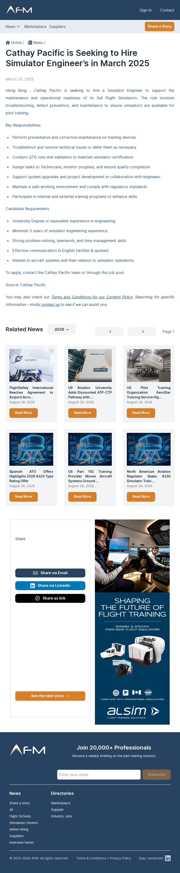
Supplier (57, 809)
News (10, 26)
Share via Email (54, 573)
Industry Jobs (61, 816)
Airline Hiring (18, 829)
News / (39, 42)
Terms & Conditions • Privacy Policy (103, 858)
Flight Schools (20, 816)
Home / (17, 42)
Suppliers (57, 26)
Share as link (54, 598)
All (11, 809)
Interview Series (21, 842)
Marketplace (35, 26)
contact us (50, 304)
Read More (23, 413)
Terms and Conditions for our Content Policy (91, 297)
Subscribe (157, 775)
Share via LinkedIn (54, 586)
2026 (59, 329)
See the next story (47, 696)
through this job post (105, 272)
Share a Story (160, 26)
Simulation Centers (23, 823)
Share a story (19, 803)
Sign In (146, 10)
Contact (167, 10)
